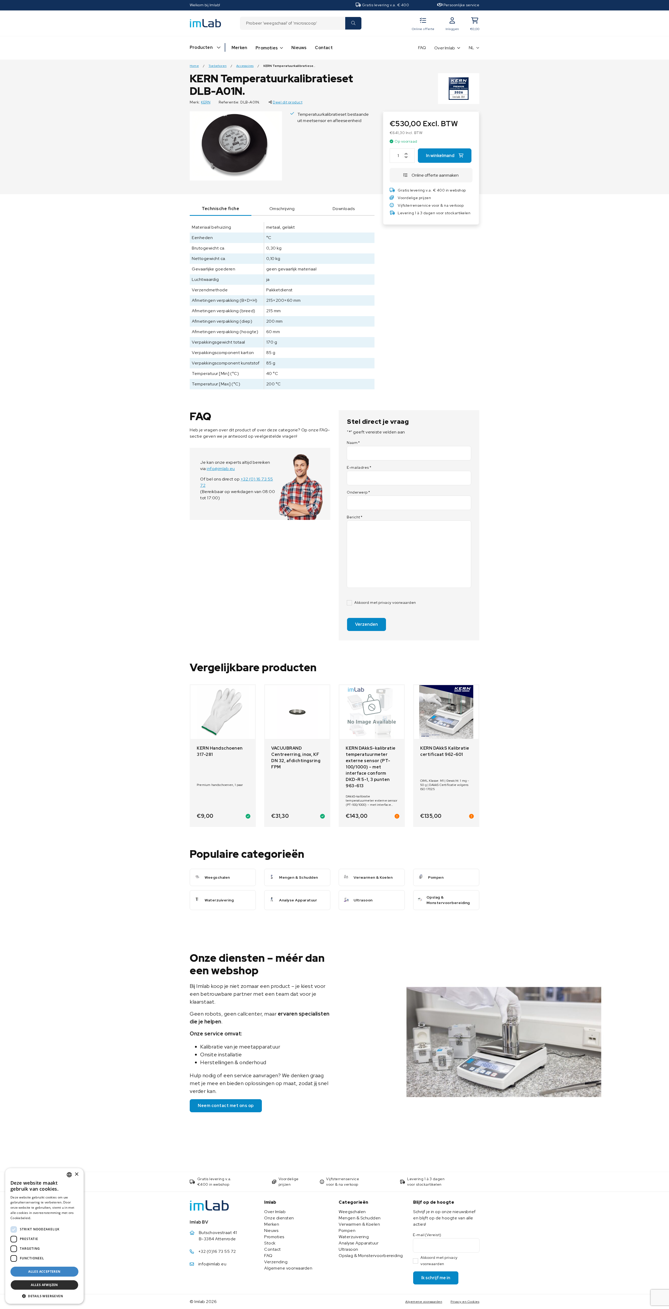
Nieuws (299, 47)
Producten (201, 47)
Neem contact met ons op (226, 1105)
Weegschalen (352, 1211)
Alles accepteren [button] (44, 1271)
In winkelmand (440, 155)
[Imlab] (205, 23)
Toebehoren (218, 66)
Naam (353, 442)
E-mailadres (359, 467)
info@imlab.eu (221, 468)
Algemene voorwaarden (288, 1268)
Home (194, 66)
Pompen (347, 1230)
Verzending (275, 1262)
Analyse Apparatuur (358, 1243)
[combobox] (292, 23)
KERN (205, 102)
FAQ (422, 47)
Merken (239, 47)
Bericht (354, 517)
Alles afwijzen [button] (44, 1285)
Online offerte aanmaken (435, 175)
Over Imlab (444, 48)
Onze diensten (279, 1218)
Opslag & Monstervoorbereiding (371, 1255)
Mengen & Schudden (360, 1218)
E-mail (427, 1234)
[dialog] (44, 1236)
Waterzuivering (354, 1237)
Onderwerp (358, 492)
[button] (44, 1296)
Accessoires (244, 66)
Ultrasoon (348, 1249)
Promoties (267, 48)
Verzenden (366, 624)
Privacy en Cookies (465, 1302)
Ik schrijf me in (435, 1278)
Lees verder (41, 1218)
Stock (270, 1243)
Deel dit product (287, 102)
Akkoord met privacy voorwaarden (385, 602)
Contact (323, 47)
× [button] (76, 1174)
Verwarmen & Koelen (359, 1224)
